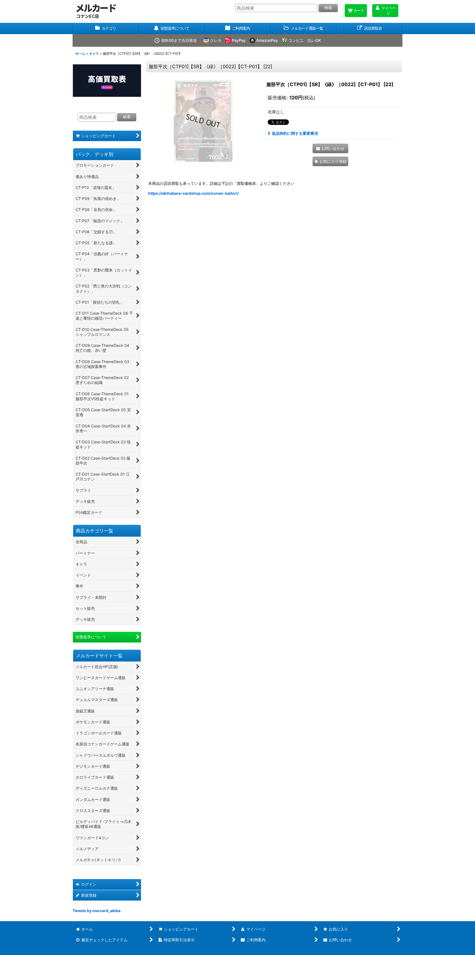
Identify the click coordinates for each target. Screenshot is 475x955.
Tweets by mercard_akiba (96, 910)
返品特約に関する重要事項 (295, 133)
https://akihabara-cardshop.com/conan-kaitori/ (193, 193)
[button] (303, 28)
